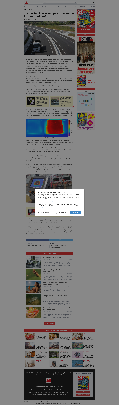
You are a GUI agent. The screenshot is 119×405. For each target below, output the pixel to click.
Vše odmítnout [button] (62, 212)
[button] (59, 201)
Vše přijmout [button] (75, 212)
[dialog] (59, 202)
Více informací (51, 198)
